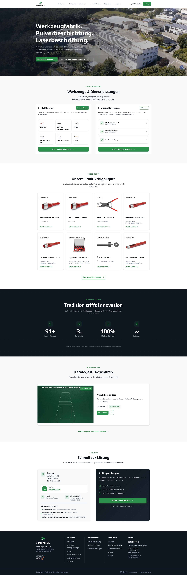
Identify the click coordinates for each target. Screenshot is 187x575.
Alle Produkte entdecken (61, 149)
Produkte (60, 4)
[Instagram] (126, 572)
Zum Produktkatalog (45, 59)
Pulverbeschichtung (94, 542)
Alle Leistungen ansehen (122, 149)
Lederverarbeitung (73, 558)
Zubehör (70, 561)
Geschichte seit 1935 (114, 549)
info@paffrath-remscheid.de (137, 546)
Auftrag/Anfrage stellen (121, 500)
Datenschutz (143, 572)
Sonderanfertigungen (95, 549)
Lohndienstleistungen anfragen (72, 59)
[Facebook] (124, 572)
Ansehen (104, 413)
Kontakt (117, 4)
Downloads (107, 4)
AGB (149, 572)
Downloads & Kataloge (115, 545)
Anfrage (147, 4)
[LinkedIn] (121, 572)
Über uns (111, 542)
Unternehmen (95, 4)
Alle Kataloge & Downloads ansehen (93, 431)
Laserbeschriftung (94, 545)
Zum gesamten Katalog (92, 277)
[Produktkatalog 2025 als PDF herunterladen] (112, 413)
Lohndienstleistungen (76, 4)
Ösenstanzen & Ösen (74, 554)
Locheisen (70, 542)
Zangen (69, 551)
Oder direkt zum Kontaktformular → (123, 506)
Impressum (133, 572)
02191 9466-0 (54, 489)
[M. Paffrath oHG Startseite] (40, 4)
